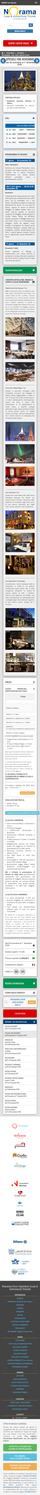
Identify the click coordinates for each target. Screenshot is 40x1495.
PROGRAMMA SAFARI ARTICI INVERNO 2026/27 (17, 1002)
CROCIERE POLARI (20, 1354)
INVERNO (20, 53)
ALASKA (20, 1315)
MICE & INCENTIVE (20, 1379)
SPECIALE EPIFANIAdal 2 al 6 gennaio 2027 (11, 1072)
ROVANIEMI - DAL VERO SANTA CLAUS (15, 55)
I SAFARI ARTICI (20, 1013)
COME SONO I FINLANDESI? (20, 1402)
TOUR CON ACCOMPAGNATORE (20, 1344)
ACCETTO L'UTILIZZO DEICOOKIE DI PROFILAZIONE (20, 1447)
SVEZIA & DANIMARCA (20, 1325)
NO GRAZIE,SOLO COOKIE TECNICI (20, 1457)
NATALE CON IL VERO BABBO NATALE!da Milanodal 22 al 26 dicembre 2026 (15, 1051)
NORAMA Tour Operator (9, 2)
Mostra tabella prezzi (27, 793)
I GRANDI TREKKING (20, 1350)
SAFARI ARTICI (14, 787)
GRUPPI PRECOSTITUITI (20, 1382)
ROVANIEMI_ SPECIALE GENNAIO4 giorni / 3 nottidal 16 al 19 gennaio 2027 (14, 1080)
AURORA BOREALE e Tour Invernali (20, 1360)
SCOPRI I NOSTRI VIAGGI (19, 43)
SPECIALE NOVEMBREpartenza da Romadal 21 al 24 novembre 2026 (13, 1109)
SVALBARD (20, 1312)
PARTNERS (20, 1389)
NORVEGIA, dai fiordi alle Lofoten (20, 1301)
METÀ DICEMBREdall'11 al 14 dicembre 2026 (13, 1059)
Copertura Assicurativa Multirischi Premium (22, 813)
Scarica (31, 1002)
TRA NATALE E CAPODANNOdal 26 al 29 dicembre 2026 (13, 1065)
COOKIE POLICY (30, 1492)
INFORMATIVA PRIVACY (11, 1487)
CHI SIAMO (20, 1376)
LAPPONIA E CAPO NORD (20, 1321)
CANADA (20, 1308)
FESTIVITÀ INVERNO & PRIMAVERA (20, 1363)
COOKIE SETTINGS (29, 1476)
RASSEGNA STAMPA (20, 1392)
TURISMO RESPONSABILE (20, 1386)
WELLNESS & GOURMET (20, 1357)
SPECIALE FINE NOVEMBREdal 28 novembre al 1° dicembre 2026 (16, 1034)
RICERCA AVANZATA (20, 31)
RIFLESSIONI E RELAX (20, 1409)
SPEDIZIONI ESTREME (20, 1367)
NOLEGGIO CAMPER (20, 1347)
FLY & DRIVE (20, 1340)
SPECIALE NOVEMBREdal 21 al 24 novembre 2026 (13, 1027)
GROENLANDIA (20, 1318)
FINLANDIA (10, 53)
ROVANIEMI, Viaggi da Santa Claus (20, 1331)
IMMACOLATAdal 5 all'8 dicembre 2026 (12, 1088)
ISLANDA (20, 1298)
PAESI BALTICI (20, 1328)
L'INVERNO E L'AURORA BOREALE (20, 1406)
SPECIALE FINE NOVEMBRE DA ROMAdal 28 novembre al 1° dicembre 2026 (16, 1095)
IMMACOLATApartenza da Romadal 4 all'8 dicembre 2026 (12, 1042)
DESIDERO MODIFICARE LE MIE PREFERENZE (20, 1466)
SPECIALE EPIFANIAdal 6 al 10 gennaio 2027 (12, 1101)
